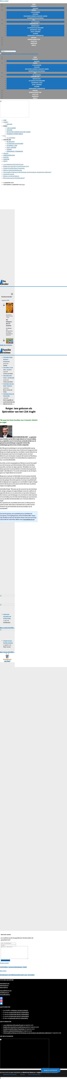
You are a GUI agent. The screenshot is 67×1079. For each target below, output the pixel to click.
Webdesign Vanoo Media (10, 1074)
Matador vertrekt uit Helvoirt (11, 176)
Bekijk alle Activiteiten (6, 345)
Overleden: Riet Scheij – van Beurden (8, 377)
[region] (33, 198)
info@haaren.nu (4, 992)
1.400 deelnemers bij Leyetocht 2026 (13, 164)
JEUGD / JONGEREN (11, 147)
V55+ (4, 136)
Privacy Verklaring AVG (34, 1074)
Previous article (4, 963)
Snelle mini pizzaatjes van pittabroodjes (7, 616)
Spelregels (9, 124)
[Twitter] (33, 1003)
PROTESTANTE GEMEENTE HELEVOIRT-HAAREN (18, 132)
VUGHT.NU (5, 157)
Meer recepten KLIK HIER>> (7, 628)
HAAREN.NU (6, 159)
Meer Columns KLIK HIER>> (7, 652)
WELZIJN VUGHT (11, 141)
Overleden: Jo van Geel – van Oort (8, 368)
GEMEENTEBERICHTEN (9, 155)
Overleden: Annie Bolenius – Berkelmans (8, 359)
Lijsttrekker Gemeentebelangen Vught (13, 966)
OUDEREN (9, 149)
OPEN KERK (9, 130)
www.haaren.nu (4, 985)
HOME (4, 120)
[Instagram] (33, 1000)
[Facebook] (33, 998)
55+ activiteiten (11, 138)
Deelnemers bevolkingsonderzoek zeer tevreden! (17, 974)
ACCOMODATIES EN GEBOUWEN (15, 143)
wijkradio (5, 153)
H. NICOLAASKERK (11, 128)
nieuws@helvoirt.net (28, 519)
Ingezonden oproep (8, 174)
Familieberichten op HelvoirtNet (8, 395)
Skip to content (4, 1)
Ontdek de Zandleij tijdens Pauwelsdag (14, 168)
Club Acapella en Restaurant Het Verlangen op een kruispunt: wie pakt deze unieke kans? (27, 172)
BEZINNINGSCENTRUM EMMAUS (15, 134)
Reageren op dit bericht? (50, 1070)
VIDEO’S (34, 45)
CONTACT (5, 122)
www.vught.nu (4, 987)
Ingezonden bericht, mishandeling (19, 1012)
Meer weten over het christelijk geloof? (14, 178)
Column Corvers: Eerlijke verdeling (8, 642)
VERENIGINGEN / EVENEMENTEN (15, 151)
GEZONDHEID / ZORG (12, 145)
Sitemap (22, 1074)
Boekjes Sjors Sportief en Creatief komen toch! (16, 166)
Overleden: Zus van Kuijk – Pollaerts (8, 385)
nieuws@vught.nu (5, 994)
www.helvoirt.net (4, 983)
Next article (3, 971)
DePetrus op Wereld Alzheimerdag (12, 170)
